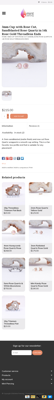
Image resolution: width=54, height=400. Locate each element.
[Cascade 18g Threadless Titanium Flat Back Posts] (13, 193)
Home (4, 37)
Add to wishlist (7, 167)
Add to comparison (21, 167)
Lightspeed (39, 393)
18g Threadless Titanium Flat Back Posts (12, 209)
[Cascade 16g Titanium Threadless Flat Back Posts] (13, 307)
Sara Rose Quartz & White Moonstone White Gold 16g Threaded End (13, 284)
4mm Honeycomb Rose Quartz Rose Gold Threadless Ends (12, 246)
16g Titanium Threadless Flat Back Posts (11, 322)
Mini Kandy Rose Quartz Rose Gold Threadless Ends (39, 284)
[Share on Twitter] (22, 158)
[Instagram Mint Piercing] (29, 360)
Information (7, 126)
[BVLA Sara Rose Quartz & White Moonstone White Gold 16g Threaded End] (13, 269)
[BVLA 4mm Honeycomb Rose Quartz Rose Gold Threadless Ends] (13, 231)
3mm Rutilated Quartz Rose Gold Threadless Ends (39, 246)
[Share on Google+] (7, 158)
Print (31, 167)
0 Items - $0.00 (46, 2)
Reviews (34, 126)
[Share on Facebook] (3, 158)
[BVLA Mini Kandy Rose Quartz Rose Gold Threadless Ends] (40, 269)
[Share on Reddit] (14, 158)
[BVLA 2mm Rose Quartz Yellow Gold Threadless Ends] (40, 193)
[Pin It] (10, 158)
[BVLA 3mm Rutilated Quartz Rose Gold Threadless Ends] (40, 231)
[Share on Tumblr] (18, 158)
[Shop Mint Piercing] (31, 13)
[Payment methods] (27, 397)
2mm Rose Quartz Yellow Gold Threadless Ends (39, 209)
